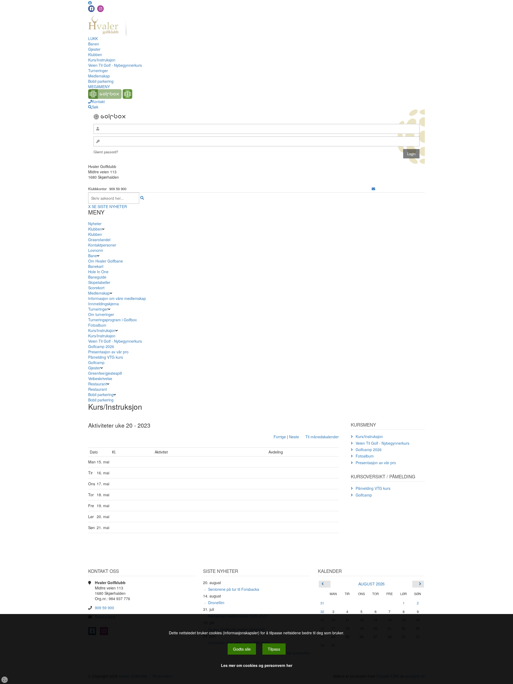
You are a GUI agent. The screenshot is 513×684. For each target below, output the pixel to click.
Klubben (95, 54)
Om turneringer (101, 314)
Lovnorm (95, 250)
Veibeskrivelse (100, 378)
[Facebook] (91, 8)
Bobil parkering (101, 81)
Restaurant (97, 383)
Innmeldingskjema (103, 303)
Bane (92, 255)
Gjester (94, 49)
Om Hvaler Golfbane (105, 261)
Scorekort (96, 287)
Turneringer (98, 70)
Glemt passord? (106, 151)
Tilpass (274, 649)
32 (322, 611)
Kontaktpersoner (102, 245)
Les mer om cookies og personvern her (256, 665)
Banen (93, 43)
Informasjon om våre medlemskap (117, 298)
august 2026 (371, 584)
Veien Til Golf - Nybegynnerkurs (115, 65)
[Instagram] (100, 8)
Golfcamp (96, 362)
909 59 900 (104, 607)
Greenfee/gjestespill (105, 373)
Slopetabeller (99, 282)
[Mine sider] (90, 2)
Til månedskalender (322, 436)
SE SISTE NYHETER (109, 206)
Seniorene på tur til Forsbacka (233, 589)
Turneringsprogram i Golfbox (112, 319)
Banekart (95, 266)
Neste (294, 436)
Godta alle (242, 649)
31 (322, 602)
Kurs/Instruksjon (101, 59)
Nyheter (95, 223)
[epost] (373, 188)
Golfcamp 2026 (101, 346)
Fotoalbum (97, 325)
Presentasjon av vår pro (108, 351)
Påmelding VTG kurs (105, 357)
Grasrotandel (99, 239)
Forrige (280, 436)
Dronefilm (216, 602)
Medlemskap (99, 76)
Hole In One (98, 271)
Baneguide (97, 277)
